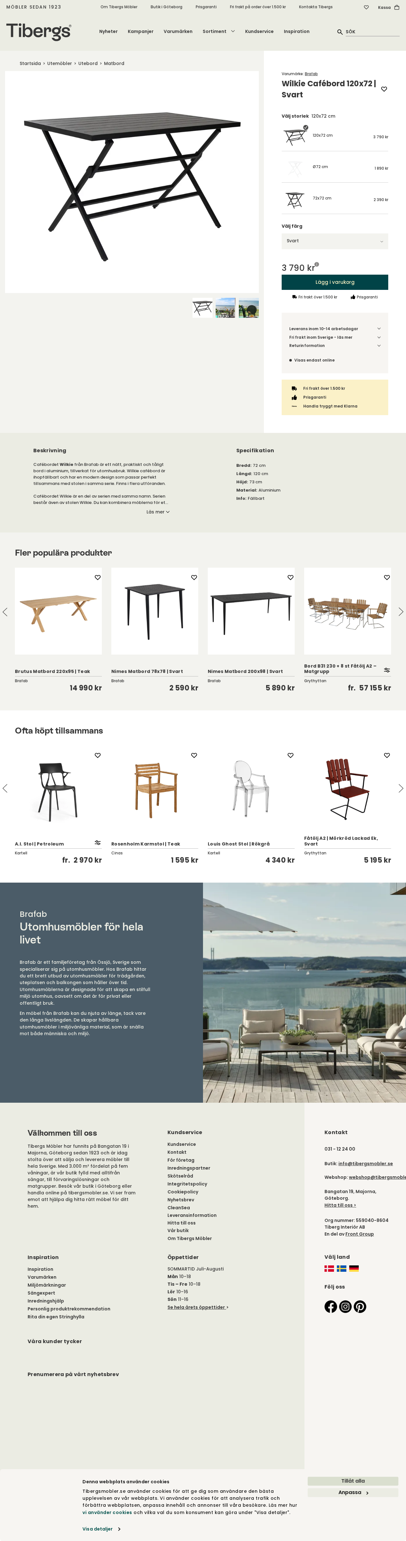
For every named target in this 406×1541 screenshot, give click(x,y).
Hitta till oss (181, 1223)
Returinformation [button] (307, 345)
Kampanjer (141, 31)
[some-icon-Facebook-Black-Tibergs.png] (330, 1306)
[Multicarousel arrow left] (5, 612)
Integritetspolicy (187, 1184)
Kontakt (177, 1152)
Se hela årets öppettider (196, 1307)
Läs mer (156, 512)
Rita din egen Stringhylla (56, 1317)
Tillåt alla (353, 1481)
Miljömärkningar (47, 1285)
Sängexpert (41, 1293)
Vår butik (178, 1230)
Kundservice (259, 31)
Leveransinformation (192, 1215)
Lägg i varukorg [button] (335, 282)
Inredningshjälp (46, 1301)
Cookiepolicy (182, 1192)
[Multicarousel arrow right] (401, 612)
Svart (293, 241)
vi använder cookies (107, 1512)
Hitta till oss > (340, 1205)
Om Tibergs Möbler (119, 7)
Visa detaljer (97, 1529)
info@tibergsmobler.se (365, 1163)
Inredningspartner (188, 1168)
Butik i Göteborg (166, 7)
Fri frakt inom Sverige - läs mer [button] (321, 337)
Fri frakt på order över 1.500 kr (258, 7)
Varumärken (178, 31)
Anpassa (349, 1492)
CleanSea (178, 1208)
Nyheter (108, 31)
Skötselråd (180, 1176)
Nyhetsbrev (180, 1200)
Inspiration (297, 31)
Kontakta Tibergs (316, 7)
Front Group (359, 1234)
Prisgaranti (206, 7)
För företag (180, 1160)
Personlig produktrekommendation (69, 1309)
